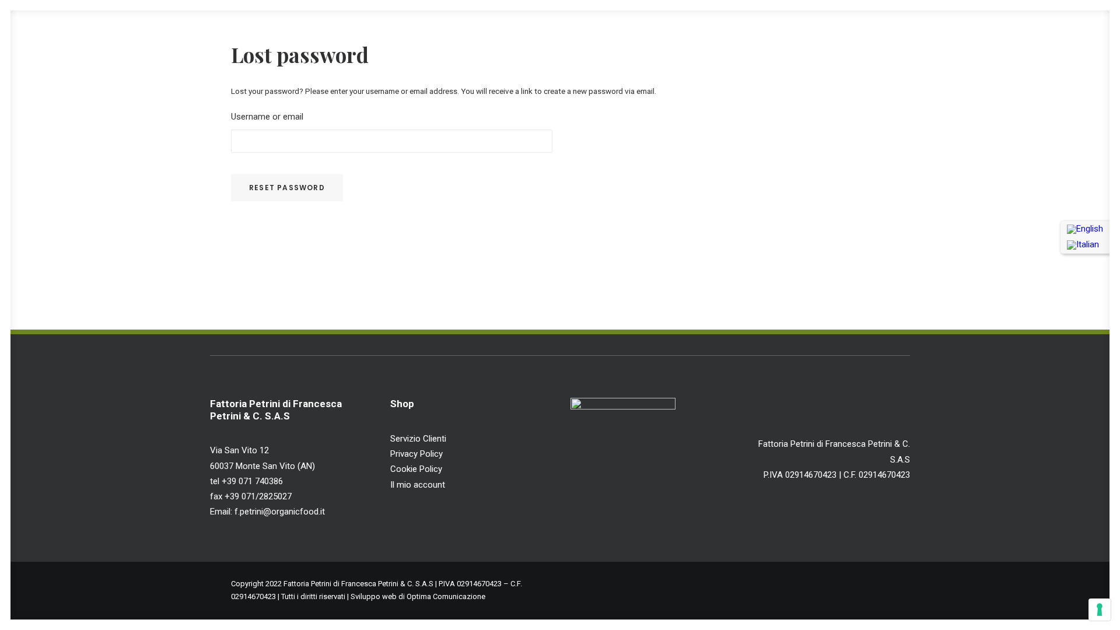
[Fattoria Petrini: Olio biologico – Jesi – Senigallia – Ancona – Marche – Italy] (46, 36)
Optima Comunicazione (446, 596)
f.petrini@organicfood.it (278, 511)
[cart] (1090, 36)
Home (693, 36)
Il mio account (417, 485)
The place (813, 36)
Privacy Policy (416, 454)
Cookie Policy (416, 469)
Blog (979, 36)
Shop (939, 36)
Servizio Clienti (418, 438)
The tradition (881, 36)
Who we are (749, 36)
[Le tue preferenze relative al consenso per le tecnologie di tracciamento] (1099, 609)
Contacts (1026, 36)
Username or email (267, 116)
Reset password (287, 187)
